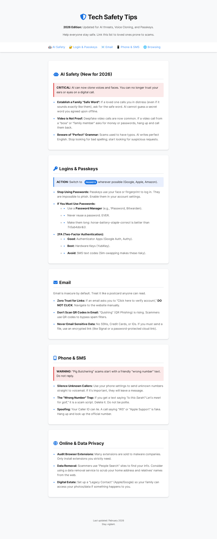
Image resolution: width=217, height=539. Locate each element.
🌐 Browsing (151, 47)
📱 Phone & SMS (127, 47)
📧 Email (107, 47)
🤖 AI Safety (56, 47)
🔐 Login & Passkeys (83, 47)
